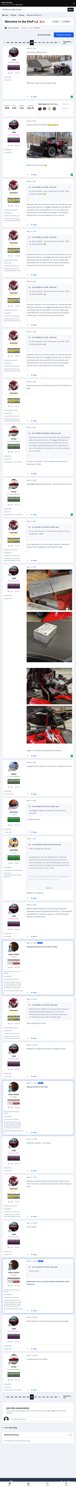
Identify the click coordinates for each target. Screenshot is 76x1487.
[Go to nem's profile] (54, 108)
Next (55, 42)
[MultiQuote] (28, 96)
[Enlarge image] (49, 56)
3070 (32, 42)
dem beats (14, 812)
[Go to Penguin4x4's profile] (49, 108)
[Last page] (59, 42)
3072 (39, 42)
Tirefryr (14, 439)
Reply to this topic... (20, 1419)
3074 (47, 42)
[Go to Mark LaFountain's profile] (6, 28)
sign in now (50, 1411)
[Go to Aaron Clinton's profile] (14, 947)
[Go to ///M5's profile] (14, 52)
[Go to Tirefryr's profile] (14, 431)
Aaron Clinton (13, 954)
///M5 (14, 60)
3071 (36, 42)
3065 (12, 42)
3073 (43, 42)
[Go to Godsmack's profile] (14, 185)
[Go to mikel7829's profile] (14, 842)
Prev (8, 42)
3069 (28, 42)
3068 (24, 42)
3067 (20, 42)
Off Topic (37, 28)
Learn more (4, 3)
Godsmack (14, 193)
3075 (51, 42)
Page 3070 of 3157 (66, 42)
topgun (14, 774)
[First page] (4, 42)
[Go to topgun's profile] (14, 766)
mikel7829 (14, 850)
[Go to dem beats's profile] (44, 108)
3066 (16, 42)
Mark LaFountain (13, 28)
